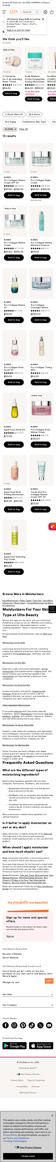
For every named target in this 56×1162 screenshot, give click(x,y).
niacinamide (8, 676)
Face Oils (37, 601)
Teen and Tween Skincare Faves (34, 875)
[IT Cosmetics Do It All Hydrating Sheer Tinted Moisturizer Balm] (12, 68)
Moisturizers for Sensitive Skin (16, 685)
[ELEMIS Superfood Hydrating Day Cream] (15, 543)
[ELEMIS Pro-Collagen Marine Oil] (15, 292)
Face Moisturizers (10, 601)
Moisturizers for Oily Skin (14, 663)
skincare (18, 711)
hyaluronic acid (23, 654)
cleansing (47, 834)
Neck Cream (19, 603)
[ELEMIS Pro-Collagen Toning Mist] (41, 354)
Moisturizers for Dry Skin (13, 643)
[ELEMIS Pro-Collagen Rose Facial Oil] (15, 354)
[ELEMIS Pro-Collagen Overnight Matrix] (41, 292)
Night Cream (26, 601)
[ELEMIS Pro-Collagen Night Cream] (41, 167)
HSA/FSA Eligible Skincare (31, 878)
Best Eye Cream (19, 883)
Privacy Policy (10, 1135)
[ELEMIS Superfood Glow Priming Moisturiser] (15, 479)
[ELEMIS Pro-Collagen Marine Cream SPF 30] (15, 167)
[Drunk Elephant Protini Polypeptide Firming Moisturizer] (35, 71)
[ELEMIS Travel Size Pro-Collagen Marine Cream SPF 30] (41, 480)
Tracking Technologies (15, 1141)
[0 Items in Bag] (52, 12)
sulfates (15, 716)
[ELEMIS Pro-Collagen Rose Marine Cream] (41, 416)
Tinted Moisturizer (35, 603)
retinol (9, 756)
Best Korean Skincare (36, 883)
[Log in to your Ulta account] (45, 12)
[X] (43, 19)
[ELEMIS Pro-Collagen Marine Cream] (15, 229)
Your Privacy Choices (31, 1148)
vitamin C (30, 756)
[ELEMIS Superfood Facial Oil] (15, 415)
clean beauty (26, 714)
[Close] (52, 1115)
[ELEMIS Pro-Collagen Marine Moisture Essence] (41, 229)
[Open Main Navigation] (4, 12)
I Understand (28, 1156)
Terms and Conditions (18, 1138)
